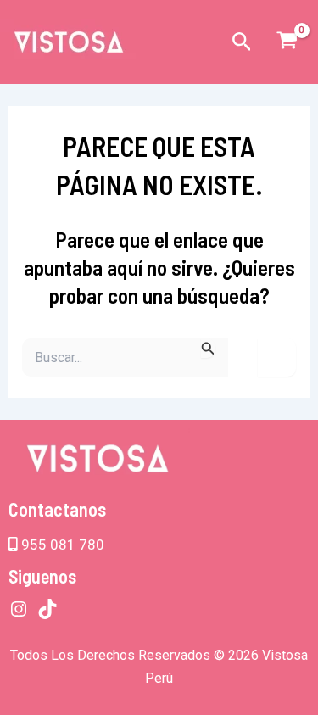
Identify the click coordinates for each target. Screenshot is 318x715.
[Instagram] (18, 609)
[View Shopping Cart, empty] (287, 42)
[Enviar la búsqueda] (208, 348)
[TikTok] (47, 609)
